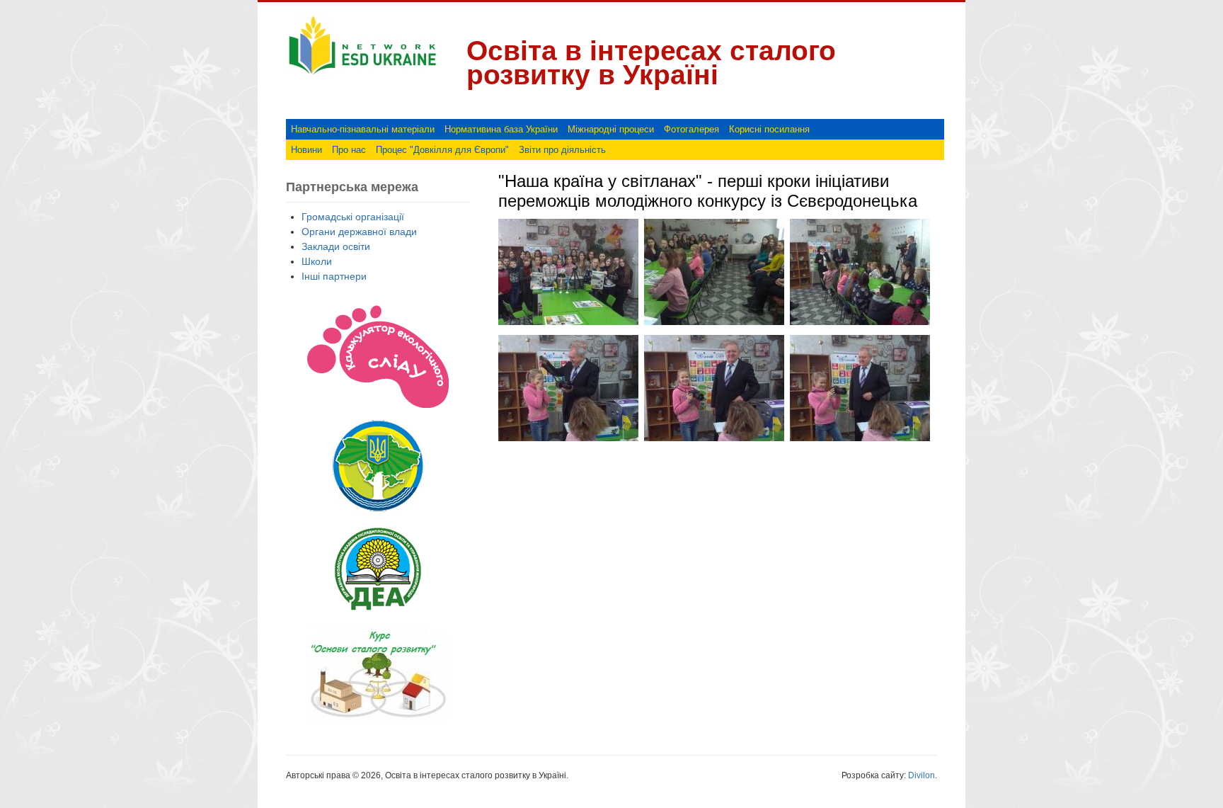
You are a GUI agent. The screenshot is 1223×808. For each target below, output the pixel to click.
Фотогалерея (691, 129)
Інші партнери (334, 276)
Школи (317, 261)
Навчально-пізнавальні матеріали (363, 129)
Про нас (349, 149)
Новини (306, 149)
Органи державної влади (359, 231)
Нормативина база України (501, 129)
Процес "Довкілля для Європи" (442, 149)
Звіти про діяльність (562, 149)
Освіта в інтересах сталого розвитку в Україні (651, 62)
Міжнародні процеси (611, 129)
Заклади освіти (336, 246)
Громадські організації (353, 216)
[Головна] (362, 75)
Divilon (921, 775)
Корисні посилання (769, 129)
